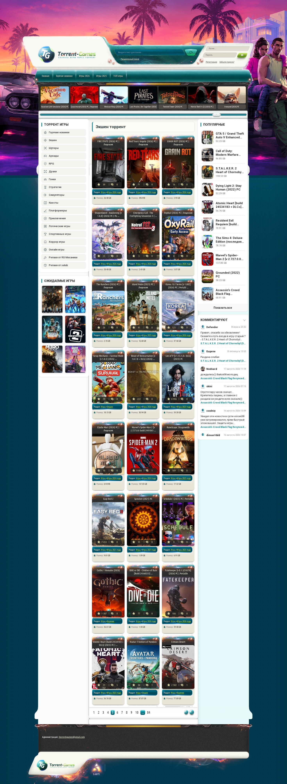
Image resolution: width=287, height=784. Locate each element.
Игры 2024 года (114, 478)
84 (148, 712)
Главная (45, 75)
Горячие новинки (64, 75)
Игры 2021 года (114, 549)
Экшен (110, 406)
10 (136, 712)
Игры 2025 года (149, 335)
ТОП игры (118, 75)
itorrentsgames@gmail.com (72, 737)
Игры (103, 192)
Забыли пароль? (226, 62)
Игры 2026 (84, 75)
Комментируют (214, 320)
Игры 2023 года (184, 406)
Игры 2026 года (114, 192)
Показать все (223, 307)
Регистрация (211, 62)
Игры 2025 (101, 75)
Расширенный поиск (130, 59)
